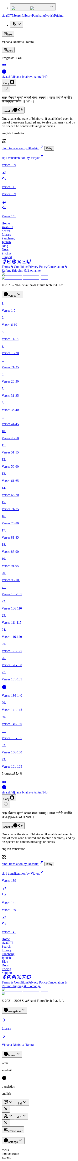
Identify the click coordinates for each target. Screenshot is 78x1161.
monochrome (10, 1153)
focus (5, 1150)
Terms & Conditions (15, 266)
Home (6, 223)
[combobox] (8, 1102)
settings (13, 1141)
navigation (14, 1011)
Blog (5, 246)
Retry (49, 148)
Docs (5, 249)
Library (27, 15)
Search (17, 15)
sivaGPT (7, 15)
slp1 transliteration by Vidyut (21, 158)
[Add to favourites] (6, 89)
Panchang (38, 15)
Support (7, 257)
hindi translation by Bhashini (20, 148)
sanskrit (8, 111)
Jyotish (49, 15)
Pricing (58, 15)
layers (12, 1055)
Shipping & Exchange (26, 270)
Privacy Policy (37, 266)
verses (12, 295)
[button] (39, 89)
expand (6, 1157)
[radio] (4, 1079)
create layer (15, 1131)
